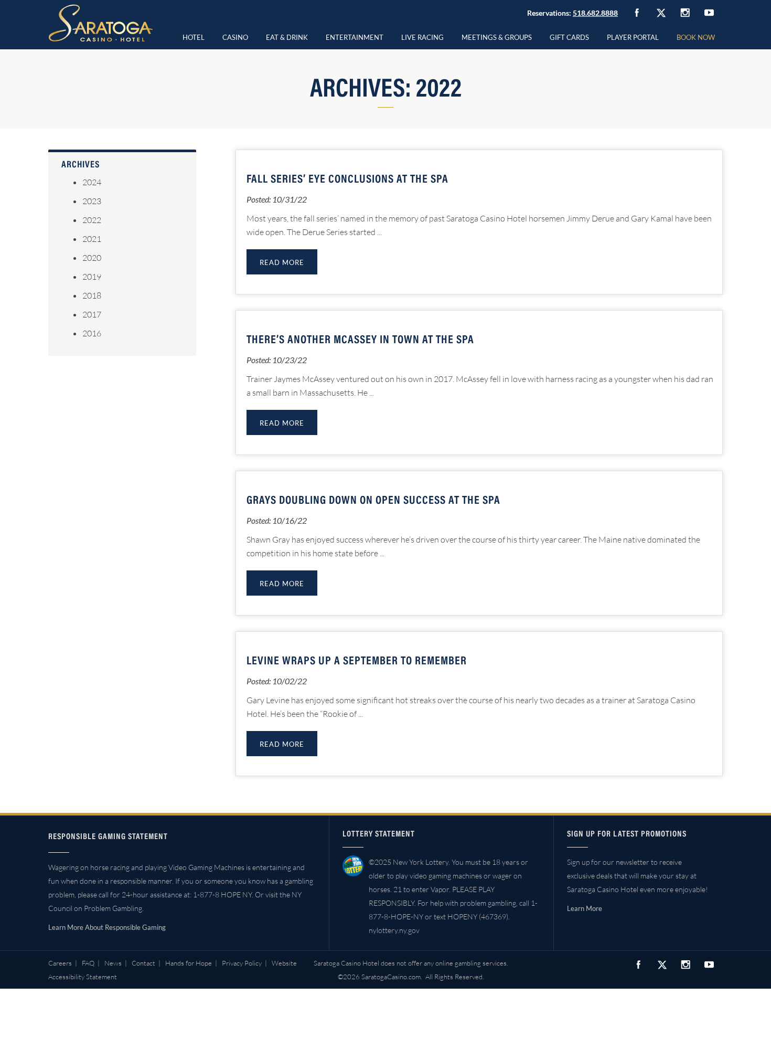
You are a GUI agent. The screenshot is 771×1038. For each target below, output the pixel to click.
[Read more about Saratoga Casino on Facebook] (636, 12)
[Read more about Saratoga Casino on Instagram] (685, 12)
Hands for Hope (188, 963)
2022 (91, 220)
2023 (91, 201)
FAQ (88, 963)
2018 (91, 295)
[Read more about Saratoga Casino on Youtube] (709, 12)
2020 (91, 257)
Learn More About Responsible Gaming (107, 927)
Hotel (194, 37)
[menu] (235, 35)
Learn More (584, 908)
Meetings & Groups (497, 37)
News (113, 963)
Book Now (696, 37)
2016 (91, 333)
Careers (60, 963)
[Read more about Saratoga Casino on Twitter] (660, 12)
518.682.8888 (595, 12)
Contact (143, 963)
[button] (235, 35)
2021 (91, 239)
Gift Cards (569, 37)
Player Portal (633, 37)
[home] (100, 23)
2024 (91, 182)
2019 (91, 276)
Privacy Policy (242, 963)
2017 (91, 314)
